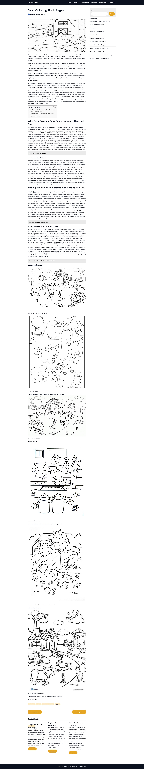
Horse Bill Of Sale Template (97, 31)
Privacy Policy (85, 2)
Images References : (36, 116)
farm (52, 704)
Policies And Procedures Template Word (100, 21)
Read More (32, 749)
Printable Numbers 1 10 (35, 724)
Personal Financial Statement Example (99, 58)
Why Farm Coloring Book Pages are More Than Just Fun (43, 109)
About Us (75, 2)
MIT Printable (33, 2)
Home (69, 2)
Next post (79, 712)
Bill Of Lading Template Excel (97, 24)
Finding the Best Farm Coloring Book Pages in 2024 (41, 113)
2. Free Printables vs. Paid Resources (40, 115)
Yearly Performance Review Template (99, 48)
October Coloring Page (76, 723)
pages (57, 704)
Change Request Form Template (98, 45)
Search (92, 10)
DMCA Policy (102, 2)
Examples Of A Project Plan (97, 51)
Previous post (35, 712)
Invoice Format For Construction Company (101, 55)
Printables (31, 704)
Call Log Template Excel (96, 28)
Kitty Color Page (53, 723)
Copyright (94, 2)
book (39, 704)
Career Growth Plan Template (97, 34)
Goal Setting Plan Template (97, 38)
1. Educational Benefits (37, 111)
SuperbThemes (82, 766)
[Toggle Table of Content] (54, 107)
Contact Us (112, 2)
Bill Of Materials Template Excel (98, 41)
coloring (45, 704)
